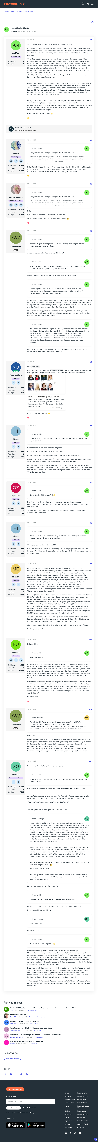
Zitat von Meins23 (36, 718)
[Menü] (92, 4)
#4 (91, 231)
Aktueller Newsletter (18, 1015)
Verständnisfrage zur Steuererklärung (24, 1021)
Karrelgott (13, 1023)
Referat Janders (57, 370)
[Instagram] (70, 1133)
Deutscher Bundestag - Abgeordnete (43, 397)
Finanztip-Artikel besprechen (38, 1017)
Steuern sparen (33, 1044)
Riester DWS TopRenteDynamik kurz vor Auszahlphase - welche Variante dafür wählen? (43, 1008)
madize (12, 1044)
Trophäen (11, 168)
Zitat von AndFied (36, 148)
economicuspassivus (16, 1037)
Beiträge (11, 64)
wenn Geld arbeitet (12, 1058)
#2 (91, 140)
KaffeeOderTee (15, 1030)
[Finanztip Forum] (15, 3)
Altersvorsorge (32, 1010)
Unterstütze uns (16, 1089)
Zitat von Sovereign (37, 819)
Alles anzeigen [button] (59, 161)
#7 (91, 482)
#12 (90, 761)
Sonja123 (13, 1017)
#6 (91, 426)
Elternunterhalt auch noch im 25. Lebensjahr (26, 1041)
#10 (90, 639)
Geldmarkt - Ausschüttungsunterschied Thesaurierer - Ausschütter (35, 1035)
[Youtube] (66, 1133)
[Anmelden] (87, 3)
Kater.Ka (18, 128)
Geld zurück (34, 1023)
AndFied (14, 31)
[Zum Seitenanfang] (95, 1139)
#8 (91, 523)
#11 (90, 709)
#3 (91, 184)
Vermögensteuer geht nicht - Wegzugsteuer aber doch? (31, 1028)
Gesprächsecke (38, 1030)
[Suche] (83, 4)
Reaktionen (12, 61)
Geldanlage (39, 1037)
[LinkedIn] (80, 1133)
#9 (91, 564)
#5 (91, 362)
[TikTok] (75, 1133)
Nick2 (12, 1010)
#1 (91, 40)
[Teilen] (92, 21)
